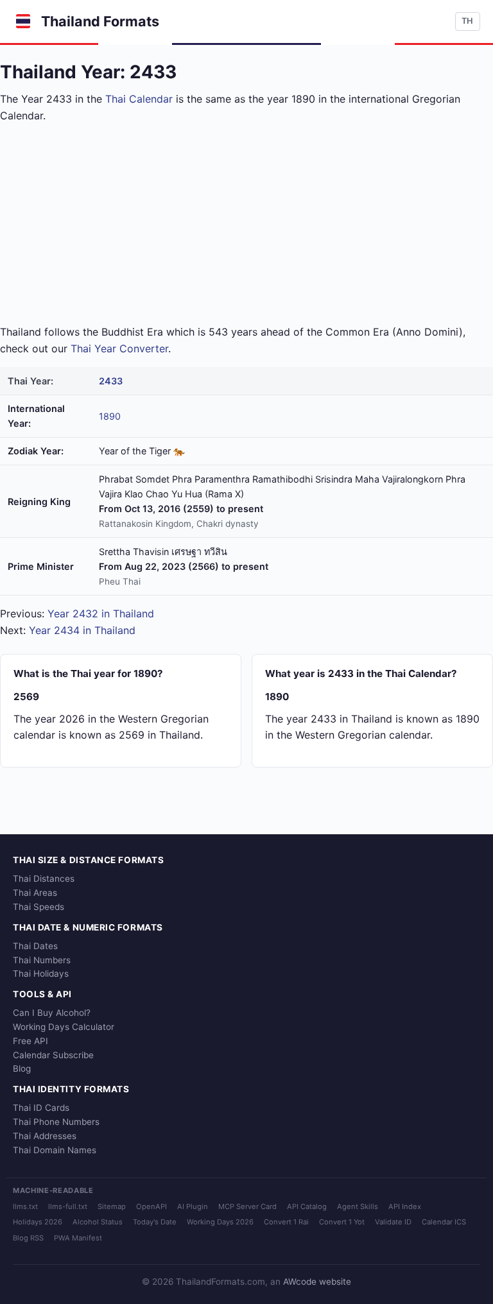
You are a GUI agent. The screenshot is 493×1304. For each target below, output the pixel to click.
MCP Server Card (247, 1206)
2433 (111, 380)
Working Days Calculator (63, 1027)
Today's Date (155, 1221)
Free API (30, 1041)
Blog (22, 1068)
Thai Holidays (41, 973)
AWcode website (317, 1281)
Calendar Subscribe (53, 1055)
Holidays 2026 (37, 1221)
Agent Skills (357, 1206)
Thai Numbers (42, 960)
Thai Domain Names (54, 1150)
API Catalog (307, 1206)
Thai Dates (35, 946)
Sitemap (112, 1206)
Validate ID (393, 1221)
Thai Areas (35, 893)
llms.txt (25, 1206)
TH (467, 21)
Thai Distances (43, 878)
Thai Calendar (139, 98)
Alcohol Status (98, 1221)
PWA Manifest (78, 1237)
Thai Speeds (38, 907)
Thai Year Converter (119, 348)
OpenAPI (151, 1206)
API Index (404, 1206)
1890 (110, 416)
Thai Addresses (44, 1136)
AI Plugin (192, 1206)
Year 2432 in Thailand (101, 613)
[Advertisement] (246, 224)
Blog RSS (28, 1237)
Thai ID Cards (41, 1107)
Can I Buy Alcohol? (52, 1013)
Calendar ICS (444, 1221)
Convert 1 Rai (286, 1221)
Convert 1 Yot (342, 1221)
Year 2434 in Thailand (82, 630)
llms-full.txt (67, 1206)
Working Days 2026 (220, 1221)
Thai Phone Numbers (56, 1122)
